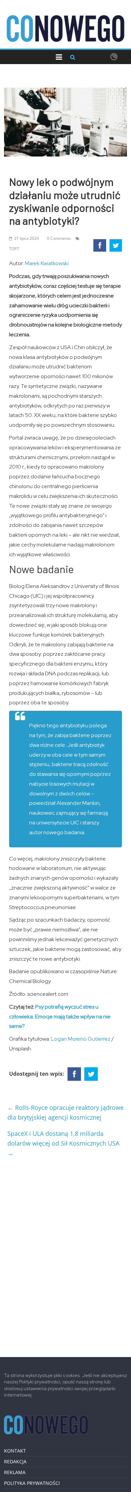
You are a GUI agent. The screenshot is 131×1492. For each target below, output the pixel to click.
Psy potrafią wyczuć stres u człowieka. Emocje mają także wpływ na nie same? (60, 1016)
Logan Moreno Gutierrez (81, 1038)
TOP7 (14, 249)
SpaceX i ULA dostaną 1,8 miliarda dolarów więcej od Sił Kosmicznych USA (63, 1143)
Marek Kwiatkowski (47, 263)
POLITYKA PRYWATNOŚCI (32, 1483)
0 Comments (59, 238)
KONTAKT (15, 1450)
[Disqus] (65, 1254)
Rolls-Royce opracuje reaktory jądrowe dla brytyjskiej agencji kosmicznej (65, 1112)
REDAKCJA (15, 1461)
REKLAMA (15, 1472)
